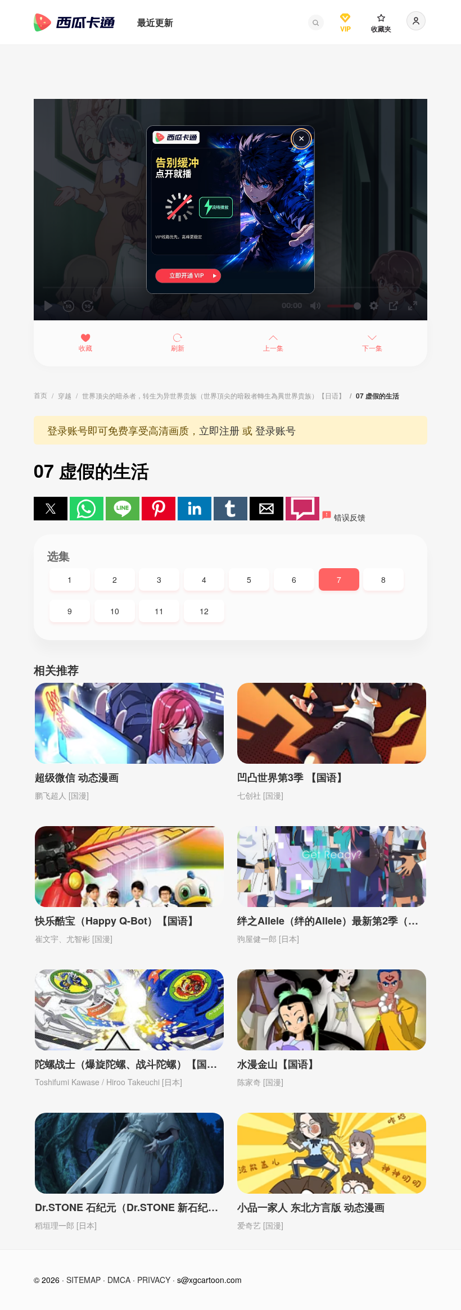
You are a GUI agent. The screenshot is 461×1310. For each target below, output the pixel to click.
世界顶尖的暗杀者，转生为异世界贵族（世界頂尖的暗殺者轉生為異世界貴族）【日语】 (213, 395)
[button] (316, 22)
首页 (40, 395)
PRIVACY (153, 1279)
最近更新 (155, 22)
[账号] (416, 20)
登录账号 (275, 430)
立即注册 (219, 430)
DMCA (118, 1279)
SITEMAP (83, 1279)
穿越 (64, 395)
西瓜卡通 (74, 22)
